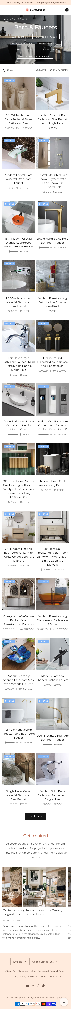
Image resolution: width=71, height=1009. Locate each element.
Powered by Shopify (56, 997)
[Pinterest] (38, 985)
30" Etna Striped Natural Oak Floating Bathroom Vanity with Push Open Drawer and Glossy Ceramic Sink (19, 489)
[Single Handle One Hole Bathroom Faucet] (52, 217)
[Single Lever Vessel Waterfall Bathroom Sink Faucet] (18, 769)
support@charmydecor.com (51, 2)
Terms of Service (37, 976)
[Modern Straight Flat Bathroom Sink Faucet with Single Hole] (52, 93)
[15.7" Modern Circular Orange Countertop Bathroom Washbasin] (18, 217)
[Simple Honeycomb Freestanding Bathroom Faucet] (18, 711)
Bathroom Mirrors (48, 50)
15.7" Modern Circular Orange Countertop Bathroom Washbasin (18, 242)
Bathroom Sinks (21, 37)
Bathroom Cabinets (48, 43)
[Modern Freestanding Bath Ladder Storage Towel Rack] (52, 276)
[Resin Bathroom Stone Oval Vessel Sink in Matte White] (18, 399)
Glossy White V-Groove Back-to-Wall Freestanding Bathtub (18, 620)
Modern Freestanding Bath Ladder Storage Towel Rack (52, 302)
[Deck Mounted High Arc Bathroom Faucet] (52, 714)
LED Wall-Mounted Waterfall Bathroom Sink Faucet (19, 302)
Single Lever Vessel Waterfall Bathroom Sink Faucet (19, 795)
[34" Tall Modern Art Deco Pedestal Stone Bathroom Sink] (18, 93)
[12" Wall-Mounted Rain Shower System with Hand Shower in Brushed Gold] (52, 153)
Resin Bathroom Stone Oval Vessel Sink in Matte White (18, 425)
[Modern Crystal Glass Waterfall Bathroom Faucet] (18, 153)
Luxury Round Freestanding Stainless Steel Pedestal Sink (52, 361)
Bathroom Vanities (21, 43)
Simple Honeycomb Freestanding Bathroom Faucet (19, 733)
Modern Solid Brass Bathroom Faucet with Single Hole (52, 795)
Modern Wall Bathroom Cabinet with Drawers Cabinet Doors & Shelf (52, 425)
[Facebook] (27, 985)
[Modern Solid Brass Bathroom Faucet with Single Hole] (52, 769)
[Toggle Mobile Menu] (6, 10)
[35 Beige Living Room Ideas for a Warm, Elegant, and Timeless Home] (34, 887)
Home (5, 19)
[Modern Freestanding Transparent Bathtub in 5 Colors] (52, 594)
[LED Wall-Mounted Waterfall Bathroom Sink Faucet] (18, 276)
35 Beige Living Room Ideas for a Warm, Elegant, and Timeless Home (32, 912)
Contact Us (55, 976)
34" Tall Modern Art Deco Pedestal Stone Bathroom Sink (19, 119)
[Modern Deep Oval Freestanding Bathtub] (52, 459)
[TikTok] (43, 985)
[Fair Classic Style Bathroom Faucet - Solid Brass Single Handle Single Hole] (18, 336)
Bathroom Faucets (47, 37)
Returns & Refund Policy (52, 971)
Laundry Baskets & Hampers (35, 56)
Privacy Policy (18, 976)
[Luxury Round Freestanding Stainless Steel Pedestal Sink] (52, 336)
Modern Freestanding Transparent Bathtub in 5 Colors (52, 620)
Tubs (29, 50)
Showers (16, 50)
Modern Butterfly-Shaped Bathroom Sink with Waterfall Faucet (18, 679)
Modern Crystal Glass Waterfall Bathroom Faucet (18, 179)
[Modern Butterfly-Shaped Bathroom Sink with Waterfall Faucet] (18, 654)
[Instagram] (32, 985)
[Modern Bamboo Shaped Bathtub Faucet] (52, 654)
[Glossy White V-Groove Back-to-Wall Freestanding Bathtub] (18, 594)
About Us (10, 971)
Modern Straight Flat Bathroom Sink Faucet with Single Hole (52, 119)
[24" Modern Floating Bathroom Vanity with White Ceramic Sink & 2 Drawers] (18, 527)
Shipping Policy (27, 971)
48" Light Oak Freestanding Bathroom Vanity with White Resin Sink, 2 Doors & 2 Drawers (52, 556)
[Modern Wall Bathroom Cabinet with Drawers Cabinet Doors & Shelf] (52, 399)
